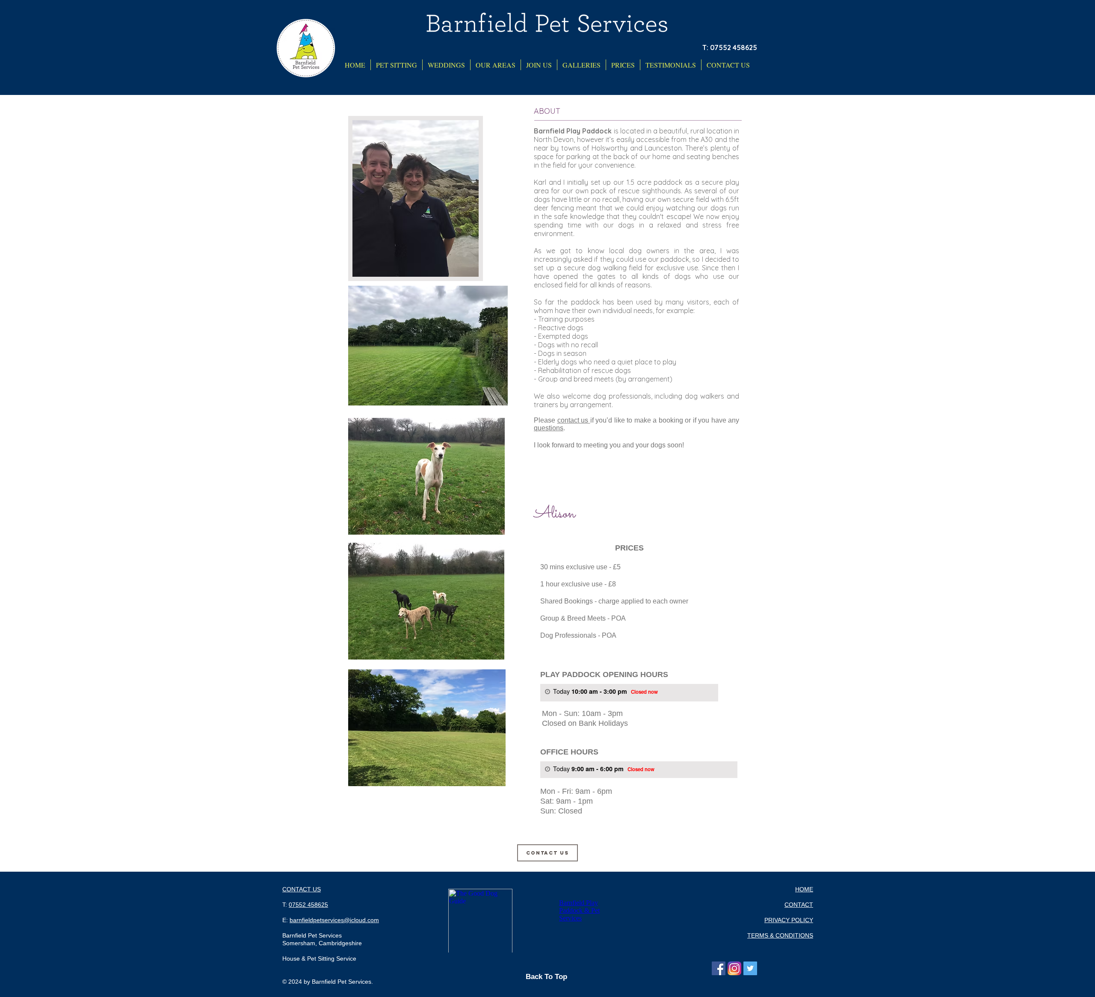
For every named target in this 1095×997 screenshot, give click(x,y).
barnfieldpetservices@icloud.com (334, 920)
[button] (496, 64)
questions (548, 428)
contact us (573, 420)
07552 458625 (308, 904)
